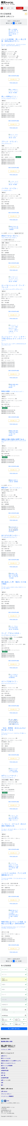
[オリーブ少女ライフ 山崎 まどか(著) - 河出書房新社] (14, 676)
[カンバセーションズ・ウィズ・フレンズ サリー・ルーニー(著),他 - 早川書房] (14, 279)
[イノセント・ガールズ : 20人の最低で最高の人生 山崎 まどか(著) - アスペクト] (14, 818)
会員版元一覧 (4, 1068)
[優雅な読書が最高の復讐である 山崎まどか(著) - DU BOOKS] (14, 433)
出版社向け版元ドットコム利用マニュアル (11, 1060)
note (8, 1100)
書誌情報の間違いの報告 (6, 1041)
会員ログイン (4, 1055)
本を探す (20, 8)
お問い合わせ (4, 1091)
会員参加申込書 (4, 1070)
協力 (2, 1085)
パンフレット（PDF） (6, 1049)
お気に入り (14, 79)
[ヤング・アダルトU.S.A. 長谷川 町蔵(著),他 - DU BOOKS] (14, 627)
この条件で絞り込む (14, 1028)
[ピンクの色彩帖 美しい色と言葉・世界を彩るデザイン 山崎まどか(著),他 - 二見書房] (14, 32)
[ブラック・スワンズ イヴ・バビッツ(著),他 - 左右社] (14, 136)
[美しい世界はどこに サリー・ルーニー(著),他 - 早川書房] (14, 91)
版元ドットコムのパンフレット (8, 1063)
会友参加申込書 (4, 1077)
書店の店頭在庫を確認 (14, 75)
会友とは (3, 1072)
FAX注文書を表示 (14, 83)
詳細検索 (25, 10)
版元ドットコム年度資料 (6, 1065)
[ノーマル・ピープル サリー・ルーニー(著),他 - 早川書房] (14, 183)
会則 (2, 1080)
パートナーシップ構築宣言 (7, 1096)
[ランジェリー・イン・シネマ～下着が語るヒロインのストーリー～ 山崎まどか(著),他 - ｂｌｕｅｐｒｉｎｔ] (14, 329)
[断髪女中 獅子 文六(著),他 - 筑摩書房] (14, 480)
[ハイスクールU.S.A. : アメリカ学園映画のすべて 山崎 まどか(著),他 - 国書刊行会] (14, 866)
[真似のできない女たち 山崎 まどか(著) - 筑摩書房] (14, 228)
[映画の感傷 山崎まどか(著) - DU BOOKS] (14, 386)
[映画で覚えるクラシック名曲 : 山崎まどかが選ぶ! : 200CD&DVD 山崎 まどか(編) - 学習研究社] (14, 914)
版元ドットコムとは (5, 1058)
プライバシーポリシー (6, 1093)
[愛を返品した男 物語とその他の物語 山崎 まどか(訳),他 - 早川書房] (14, 576)
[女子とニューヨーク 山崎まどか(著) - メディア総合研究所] (14, 770)
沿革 (2, 1082)
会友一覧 (3, 1075)
